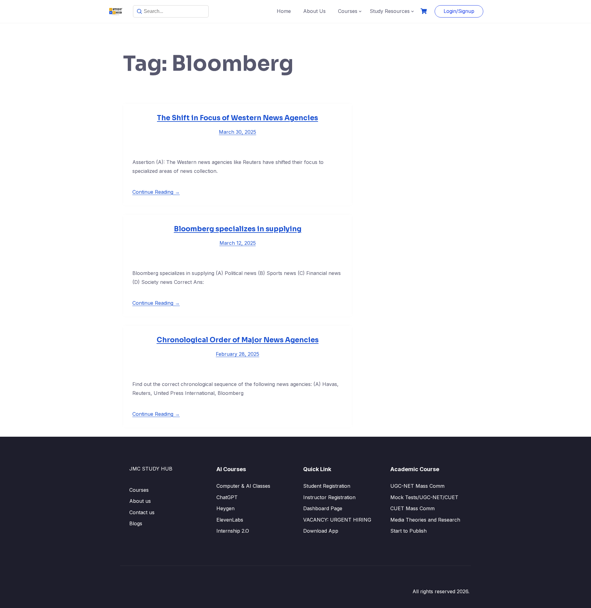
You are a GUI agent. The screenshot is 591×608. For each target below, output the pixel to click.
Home (284, 11)
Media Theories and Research (425, 520)
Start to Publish (408, 531)
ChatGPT (227, 497)
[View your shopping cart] (424, 11)
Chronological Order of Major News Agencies (238, 340)
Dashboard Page (322, 508)
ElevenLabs (229, 520)
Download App (320, 531)
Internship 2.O (232, 531)
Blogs (135, 523)
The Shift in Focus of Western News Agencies (237, 118)
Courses (347, 11)
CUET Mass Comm (412, 508)
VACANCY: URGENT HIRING (337, 520)
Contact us (142, 512)
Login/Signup (459, 11)
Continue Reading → (156, 192)
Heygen (225, 508)
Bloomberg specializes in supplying (237, 229)
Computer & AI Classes (243, 486)
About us (140, 501)
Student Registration (326, 486)
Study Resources (390, 11)
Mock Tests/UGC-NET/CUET (424, 497)
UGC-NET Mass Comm (417, 486)
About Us (314, 11)
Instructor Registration (329, 497)
